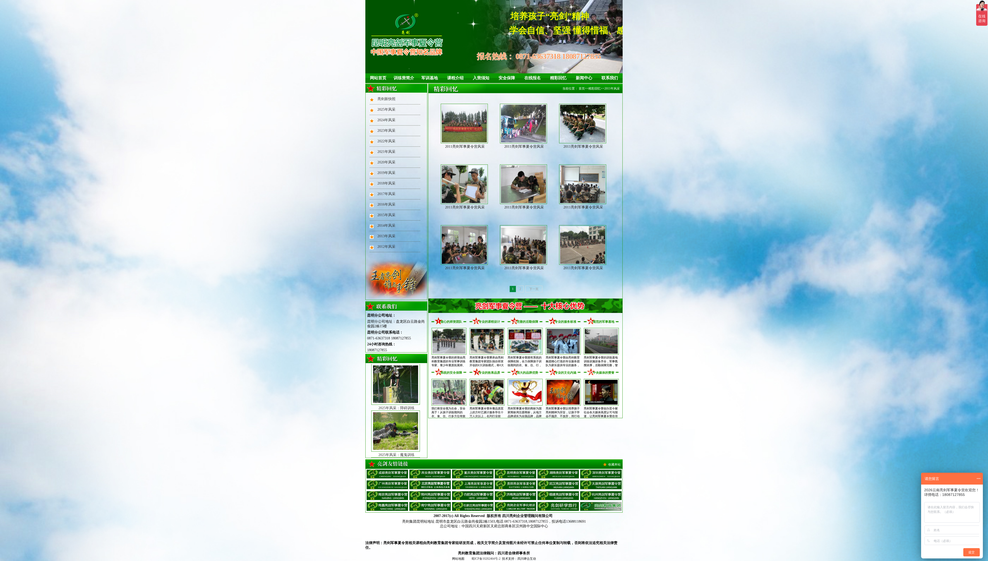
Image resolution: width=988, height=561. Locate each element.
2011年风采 (612, 88)
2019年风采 (386, 173)
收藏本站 (614, 464)
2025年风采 (386, 109)
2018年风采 (386, 183)
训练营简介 (404, 78)
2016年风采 (386, 204)
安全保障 (507, 78)
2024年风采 (386, 120)
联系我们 (610, 78)
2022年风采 (386, 141)
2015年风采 (386, 215)
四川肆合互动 (526, 558)
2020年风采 (386, 162)
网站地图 (458, 558)
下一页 (534, 289)
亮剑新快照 (386, 99)
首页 (582, 88)
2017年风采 (386, 194)
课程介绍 (455, 78)
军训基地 (429, 78)
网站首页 (378, 78)
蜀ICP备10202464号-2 (485, 558)
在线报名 (532, 78)
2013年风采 (386, 236)
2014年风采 (386, 225)
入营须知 (481, 78)
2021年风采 (386, 152)
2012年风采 (386, 247)
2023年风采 (386, 131)
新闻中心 (584, 78)
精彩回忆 (558, 78)
